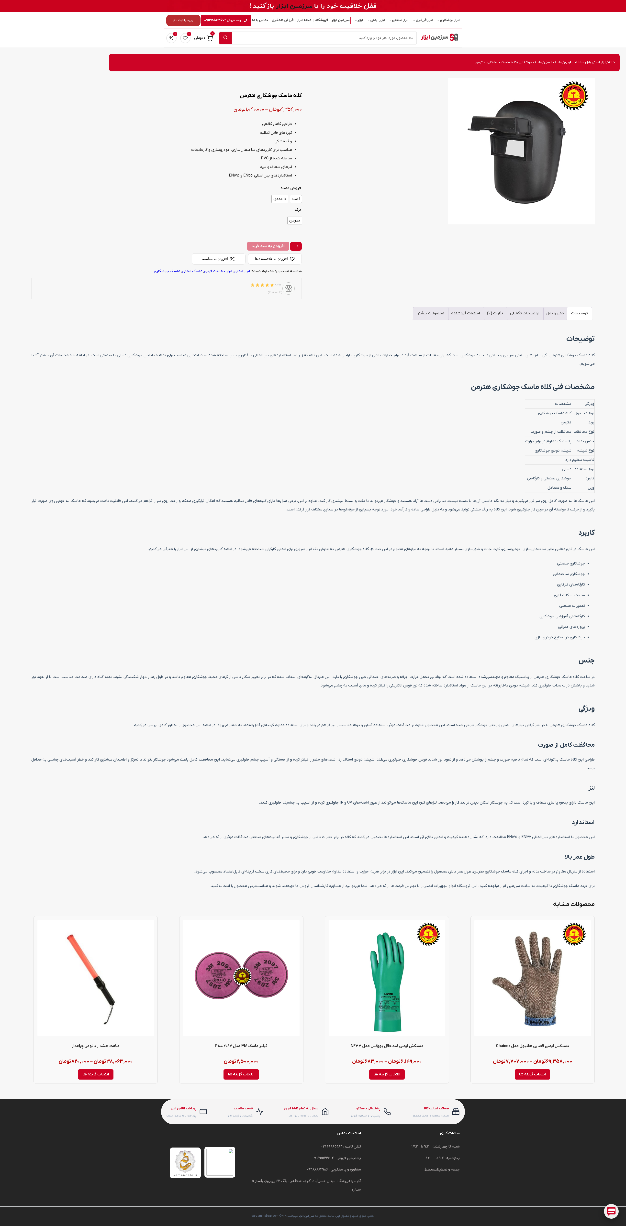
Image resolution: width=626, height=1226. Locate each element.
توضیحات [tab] (579, 313)
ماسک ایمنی (553, 62)
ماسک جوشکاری (530, 62)
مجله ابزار (304, 20)
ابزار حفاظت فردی (577, 62)
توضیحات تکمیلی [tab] (524, 313)
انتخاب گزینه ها (532, 1074)
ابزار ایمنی (377, 20)
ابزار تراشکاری (450, 20)
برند (297, 209)
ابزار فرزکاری (424, 20)
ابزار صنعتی (400, 20)
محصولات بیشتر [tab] (430, 313)
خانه (611, 62)
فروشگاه (321, 20)
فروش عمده (290, 188)
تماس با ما (260, 20)
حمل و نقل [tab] (555, 313)
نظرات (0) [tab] (495, 313)
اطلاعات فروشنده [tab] (465, 313)
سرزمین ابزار (341, 20)
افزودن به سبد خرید (268, 246)
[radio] (296, 199)
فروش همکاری (282, 20)
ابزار (360, 20)
